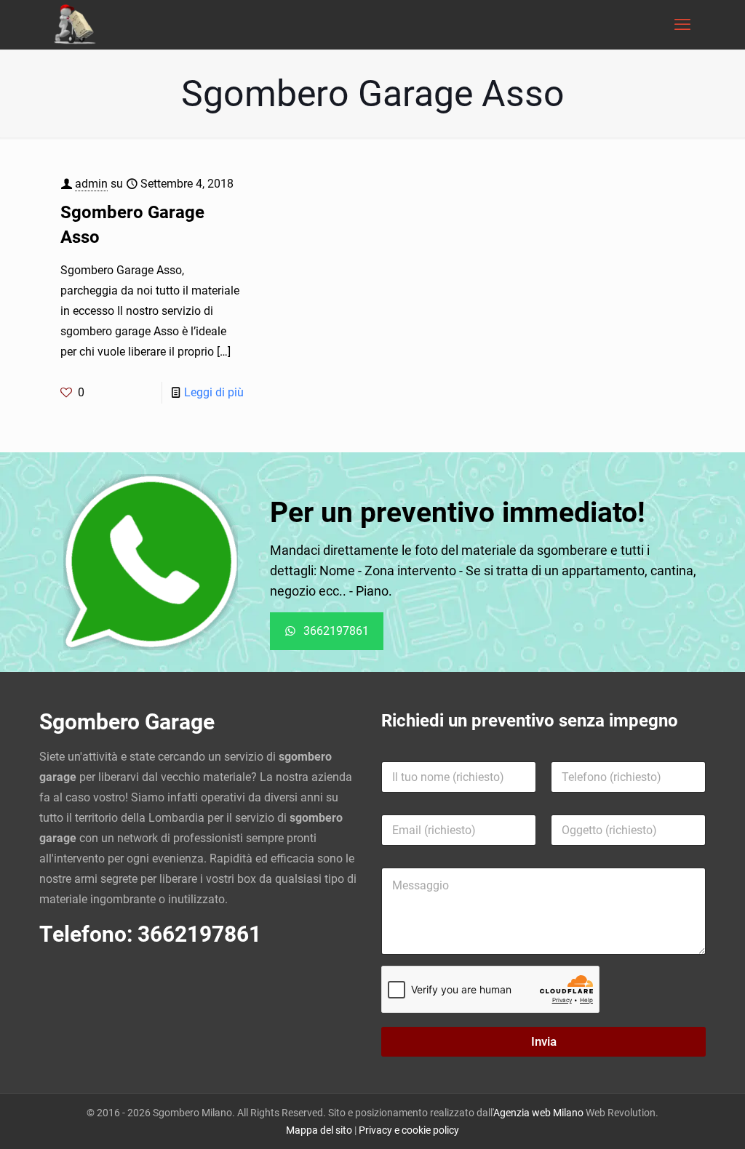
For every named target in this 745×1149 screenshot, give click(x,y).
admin (91, 184)
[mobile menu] (682, 24)
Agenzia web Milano (538, 1112)
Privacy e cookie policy (409, 1130)
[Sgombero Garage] (76, 24)
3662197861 (199, 934)
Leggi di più (214, 392)
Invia (544, 1041)
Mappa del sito (319, 1130)
